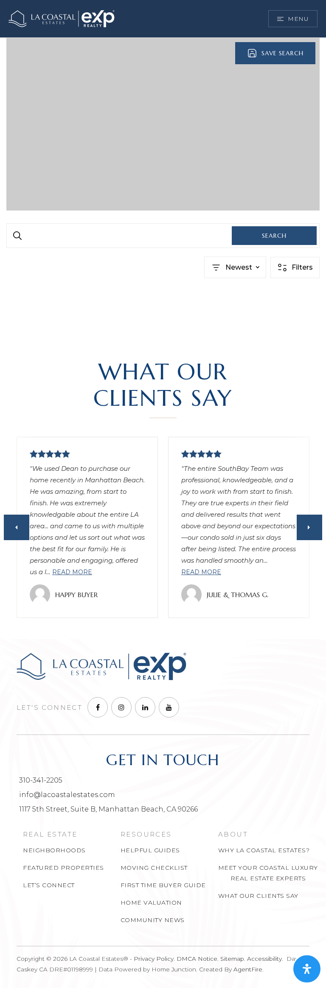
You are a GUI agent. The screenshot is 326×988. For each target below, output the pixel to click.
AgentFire (247, 969)
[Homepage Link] (61, 18)
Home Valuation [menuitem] (151, 902)
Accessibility (264, 958)
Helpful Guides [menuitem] (150, 850)
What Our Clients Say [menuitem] (258, 896)
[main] (163, 190)
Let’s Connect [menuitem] (49, 885)
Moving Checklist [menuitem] (154, 867)
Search (274, 235)
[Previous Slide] (16, 527)
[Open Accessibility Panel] (307, 969)
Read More (72, 572)
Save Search (282, 53)
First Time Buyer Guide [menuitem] (163, 885)
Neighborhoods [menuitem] (54, 850)
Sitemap (232, 958)
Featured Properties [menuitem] (63, 867)
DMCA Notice (197, 958)
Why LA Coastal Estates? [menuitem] (264, 850)
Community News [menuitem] (153, 920)
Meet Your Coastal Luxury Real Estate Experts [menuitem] (268, 873)
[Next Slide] (309, 527)
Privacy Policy (154, 958)
